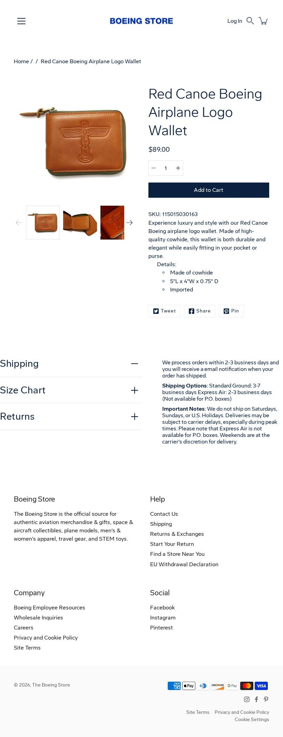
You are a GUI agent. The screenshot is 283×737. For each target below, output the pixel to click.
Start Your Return (172, 544)
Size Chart (23, 390)
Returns (17, 416)
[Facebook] (256, 699)
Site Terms (27, 647)
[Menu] (21, 21)
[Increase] (178, 168)
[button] (250, 21)
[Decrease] (153, 168)
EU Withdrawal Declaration (184, 564)
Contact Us (164, 514)
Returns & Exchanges (177, 534)
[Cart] (263, 20)
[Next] (129, 222)
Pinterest (161, 627)
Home (21, 61)
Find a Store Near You (177, 554)
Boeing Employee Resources (49, 607)
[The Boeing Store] (141, 20)
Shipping (19, 363)
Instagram (163, 617)
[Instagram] (247, 699)
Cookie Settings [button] (252, 719)
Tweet (168, 311)
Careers (23, 627)
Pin (235, 311)
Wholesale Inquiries (38, 617)
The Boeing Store (51, 685)
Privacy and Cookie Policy (46, 637)
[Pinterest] (266, 699)
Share (203, 311)
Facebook (162, 607)
